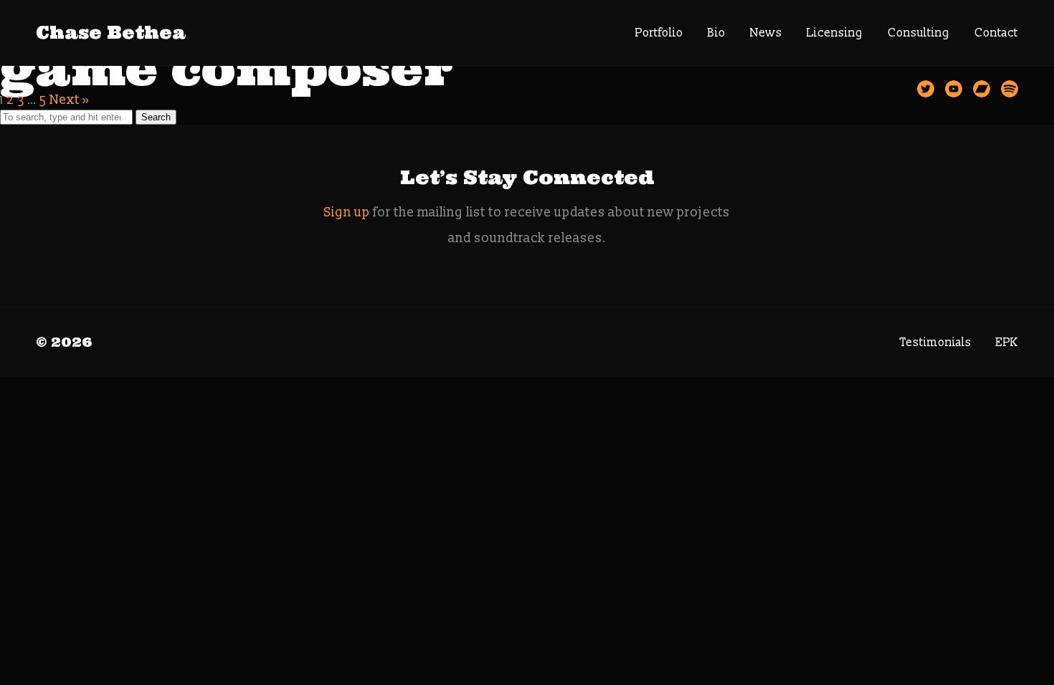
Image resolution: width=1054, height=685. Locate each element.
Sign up (347, 212)
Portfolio (659, 33)
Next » (69, 100)
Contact (996, 33)
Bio (717, 33)
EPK (1007, 342)
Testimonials (936, 342)
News (766, 33)
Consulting (919, 33)
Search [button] (156, 117)
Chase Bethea (111, 32)
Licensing (835, 33)
